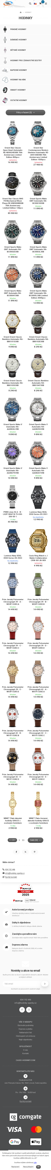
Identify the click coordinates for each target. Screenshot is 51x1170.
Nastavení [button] (15, 1167)
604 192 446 (10, 869)
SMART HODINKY (18, 90)
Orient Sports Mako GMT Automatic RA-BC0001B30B (38, 201)
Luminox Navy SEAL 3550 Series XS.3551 (38, 513)
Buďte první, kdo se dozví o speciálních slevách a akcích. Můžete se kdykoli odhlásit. (25, 976)
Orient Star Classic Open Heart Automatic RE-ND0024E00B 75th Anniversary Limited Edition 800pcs (13, 152)
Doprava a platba (25, 1029)
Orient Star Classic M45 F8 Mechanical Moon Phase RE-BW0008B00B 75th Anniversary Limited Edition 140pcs (12, 203)
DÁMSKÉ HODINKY (18, 40)
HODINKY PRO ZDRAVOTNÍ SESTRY (26, 60)
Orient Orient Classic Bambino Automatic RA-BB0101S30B (12, 339)
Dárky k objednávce (21, 922)
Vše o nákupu (25, 1022)
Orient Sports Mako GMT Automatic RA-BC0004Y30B (13, 293)
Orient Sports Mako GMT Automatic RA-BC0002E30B (13, 249)
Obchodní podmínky (26, 1025)
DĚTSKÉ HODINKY (18, 50)
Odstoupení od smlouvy (25, 1036)
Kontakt (25, 1053)
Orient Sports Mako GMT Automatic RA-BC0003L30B (38, 249)
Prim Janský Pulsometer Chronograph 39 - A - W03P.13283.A (13, 601)
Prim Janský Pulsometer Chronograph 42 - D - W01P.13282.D (13, 776)
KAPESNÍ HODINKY (18, 70)
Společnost (25, 1046)
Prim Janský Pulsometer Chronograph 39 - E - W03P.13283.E (13, 689)
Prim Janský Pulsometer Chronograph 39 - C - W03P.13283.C (13, 645)
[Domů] (8, 3)
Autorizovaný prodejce (23, 909)
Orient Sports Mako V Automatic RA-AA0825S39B (38, 426)
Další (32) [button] (34, 840)
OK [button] (38, 1167)
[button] (16, 851)
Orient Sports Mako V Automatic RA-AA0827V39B (12, 470)
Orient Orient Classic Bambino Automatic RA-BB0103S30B (12, 383)
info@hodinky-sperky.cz (15, 873)
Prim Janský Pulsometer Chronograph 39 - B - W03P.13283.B (38, 601)
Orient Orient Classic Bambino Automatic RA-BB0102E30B (38, 339)
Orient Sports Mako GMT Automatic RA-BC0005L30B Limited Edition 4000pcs (38, 294)
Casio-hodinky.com (25, 1060)
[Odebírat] (44, 983)
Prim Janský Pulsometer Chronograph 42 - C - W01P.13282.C (38, 733)
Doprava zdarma (20, 944)
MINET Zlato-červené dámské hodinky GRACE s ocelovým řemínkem (38, 820)
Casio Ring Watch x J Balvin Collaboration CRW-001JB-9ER (38, 558)
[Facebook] (22, 1010)
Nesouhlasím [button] (28, 1167)
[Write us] (25, 1097)
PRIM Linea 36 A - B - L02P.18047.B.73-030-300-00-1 (13, 514)
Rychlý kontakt (11, 877)
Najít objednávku (25, 1040)
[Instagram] (29, 1010)
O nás (25, 1050)
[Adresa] (25, 1076)
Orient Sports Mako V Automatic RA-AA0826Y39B (38, 470)
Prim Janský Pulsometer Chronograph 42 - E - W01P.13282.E (38, 776)
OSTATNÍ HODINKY (18, 100)
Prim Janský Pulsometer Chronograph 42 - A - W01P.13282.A (38, 689)
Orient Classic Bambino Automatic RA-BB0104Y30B (38, 383)
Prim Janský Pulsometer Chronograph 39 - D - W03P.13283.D (38, 645)
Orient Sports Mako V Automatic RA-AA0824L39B (12, 426)
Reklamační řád (25, 1032)
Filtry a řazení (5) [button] (24, 112)
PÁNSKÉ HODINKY (18, 29)
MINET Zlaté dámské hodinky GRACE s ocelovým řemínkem (13, 820)
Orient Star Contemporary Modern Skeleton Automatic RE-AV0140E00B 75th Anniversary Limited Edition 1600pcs (38, 154)
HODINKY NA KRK (18, 80)
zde (35, 1162)
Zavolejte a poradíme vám (24, 934)
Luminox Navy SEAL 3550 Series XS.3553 (12, 557)
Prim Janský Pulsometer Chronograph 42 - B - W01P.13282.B (13, 733)
